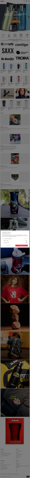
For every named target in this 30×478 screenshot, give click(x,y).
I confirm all (21, 245)
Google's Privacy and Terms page (12, 236)
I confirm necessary (8, 245)
